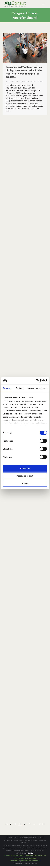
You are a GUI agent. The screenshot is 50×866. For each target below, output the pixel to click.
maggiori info (29, 853)
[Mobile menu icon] (43, 4)
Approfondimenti (12, 81)
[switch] (43, 441)
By (24, 81)
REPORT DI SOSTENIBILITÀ (31, 861)
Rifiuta (25, 483)
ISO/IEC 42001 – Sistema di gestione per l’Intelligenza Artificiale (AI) (20, 697)
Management (23, 166)
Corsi (20, 237)
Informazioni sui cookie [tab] (37, 388)
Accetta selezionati (25, 476)
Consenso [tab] (7, 388)
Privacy (28, 863)
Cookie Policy (18, 863)
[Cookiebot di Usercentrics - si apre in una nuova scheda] (36, 381)
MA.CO (34, 863)
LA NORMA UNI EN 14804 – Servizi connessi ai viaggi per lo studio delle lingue (24, 620)
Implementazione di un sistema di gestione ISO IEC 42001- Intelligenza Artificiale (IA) (24, 539)
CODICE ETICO (15, 861)
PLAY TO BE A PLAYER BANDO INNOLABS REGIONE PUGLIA (25, 856)
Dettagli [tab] (19, 388)
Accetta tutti (25, 468)
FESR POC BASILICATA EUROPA (25, 858)
